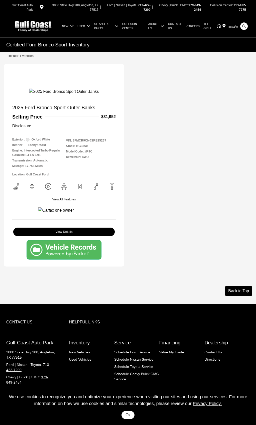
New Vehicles (79, 352)
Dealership (216, 342)
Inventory (79, 342)
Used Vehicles (80, 359)
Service (122, 342)
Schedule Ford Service (132, 352)
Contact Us (213, 352)
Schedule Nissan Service (134, 359)
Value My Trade (171, 352)
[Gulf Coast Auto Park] (33, 26)
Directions (212, 359)
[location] (42, 8)
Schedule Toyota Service (133, 367)
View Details (64, 232)
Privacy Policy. (207, 403)
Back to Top (238, 291)
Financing (169, 342)
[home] (219, 26)
